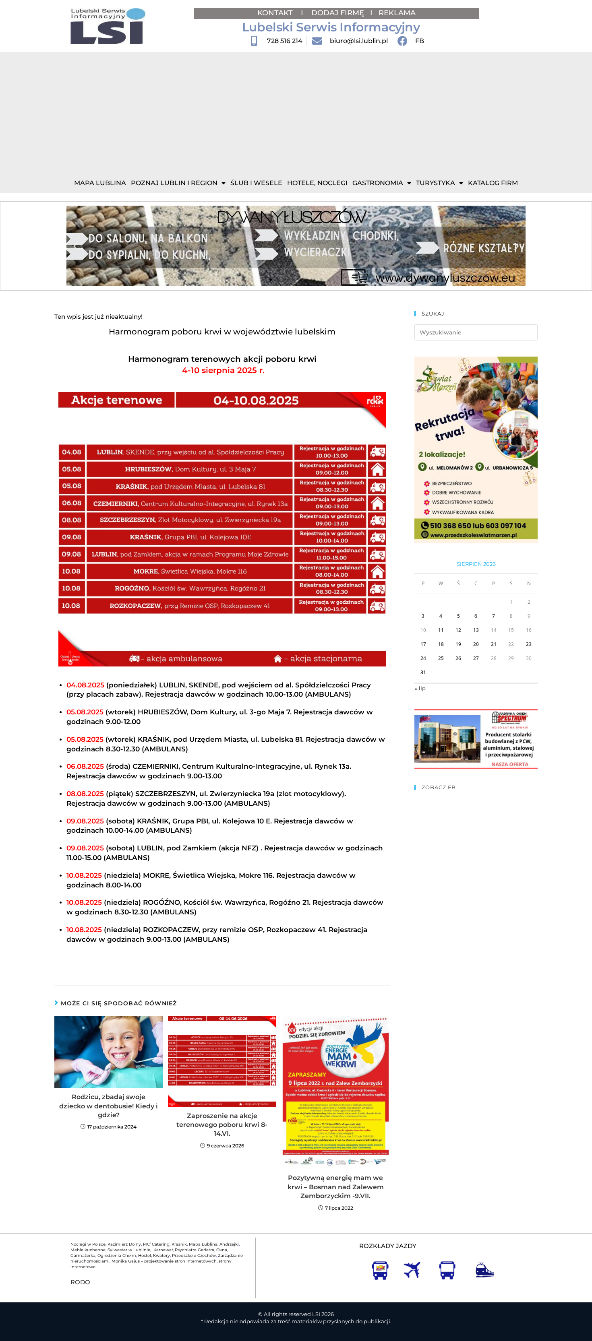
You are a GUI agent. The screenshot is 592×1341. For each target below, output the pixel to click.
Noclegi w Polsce (88, 1244)
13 (476, 630)
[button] (75, 246)
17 (423, 644)
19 (458, 644)
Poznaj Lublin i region (174, 183)
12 (458, 630)
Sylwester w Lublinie (129, 1249)
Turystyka (435, 183)
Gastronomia (377, 183)
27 (476, 658)
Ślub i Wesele (256, 183)
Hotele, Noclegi (317, 183)
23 (529, 644)
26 (458, 658)
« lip (420, 688)
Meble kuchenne (88, 1249)
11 (441, 630)
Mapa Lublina (100, 183)
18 (441, 644)
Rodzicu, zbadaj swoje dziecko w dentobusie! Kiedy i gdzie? (108, 1106)
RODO (80, 1282)
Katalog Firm (493, 183)
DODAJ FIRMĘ (337, 12)
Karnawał (162, 1249)
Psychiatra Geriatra (194, 1249)
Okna (221, 1249)
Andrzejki (229, 1244)
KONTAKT (276, 12)
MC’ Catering (156, 1244)
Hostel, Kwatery (154, 1255)
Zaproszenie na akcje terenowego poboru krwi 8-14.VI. (221, 1125)
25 (441, 658)
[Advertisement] (296, 112)
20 (476, 644)
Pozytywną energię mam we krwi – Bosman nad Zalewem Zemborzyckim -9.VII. (336, 1187)
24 (423, 658)
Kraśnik (179, 1244)
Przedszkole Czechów (194, 1255)
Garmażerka (82, 1255)
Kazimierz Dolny (124, 1244)
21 (494, 644)
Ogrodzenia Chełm (116, 1255)
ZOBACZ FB (439, 787)
